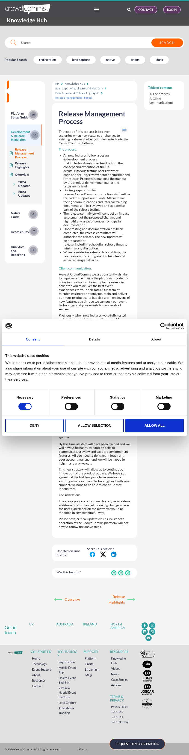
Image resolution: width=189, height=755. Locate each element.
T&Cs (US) (117, 717)
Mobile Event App (67, 670)
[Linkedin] (145, 632)
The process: (162, 94)
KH (57, 83)
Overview (72, 599)
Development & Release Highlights (77, 93)
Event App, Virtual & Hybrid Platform (79, 88)
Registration (67, 662)
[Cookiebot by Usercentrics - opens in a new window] (163, 326)
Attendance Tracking (66, 710)
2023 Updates (24, 194)
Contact (37, 686)
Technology (39, 664)
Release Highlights (117, 599)
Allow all (155, 425)
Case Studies (119, 679)
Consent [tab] (33, 339)
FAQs (88, 675)
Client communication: (161, 100)
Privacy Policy (119, 706)
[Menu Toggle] (97, 9)
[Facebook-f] (145, 625)
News (115, 674)
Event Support (41, 669)
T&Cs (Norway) (120, 722)
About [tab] (156, 339)
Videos (115, 668)
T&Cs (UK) (117, 712)
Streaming (91, 669)
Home (36, 658)
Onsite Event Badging (67, 680)
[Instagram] (152, 632)
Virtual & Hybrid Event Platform (67, 692)
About (36, 675)
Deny (34, 425)
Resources (39, 680)
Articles (116, 685)
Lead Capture (68, 703)
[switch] (71, 406)
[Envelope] (148, 638)
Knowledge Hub (75, 83)
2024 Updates (24, 184)
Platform (90, 658)
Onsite (89, 664)
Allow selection (94, 425)
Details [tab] (94, 339)
